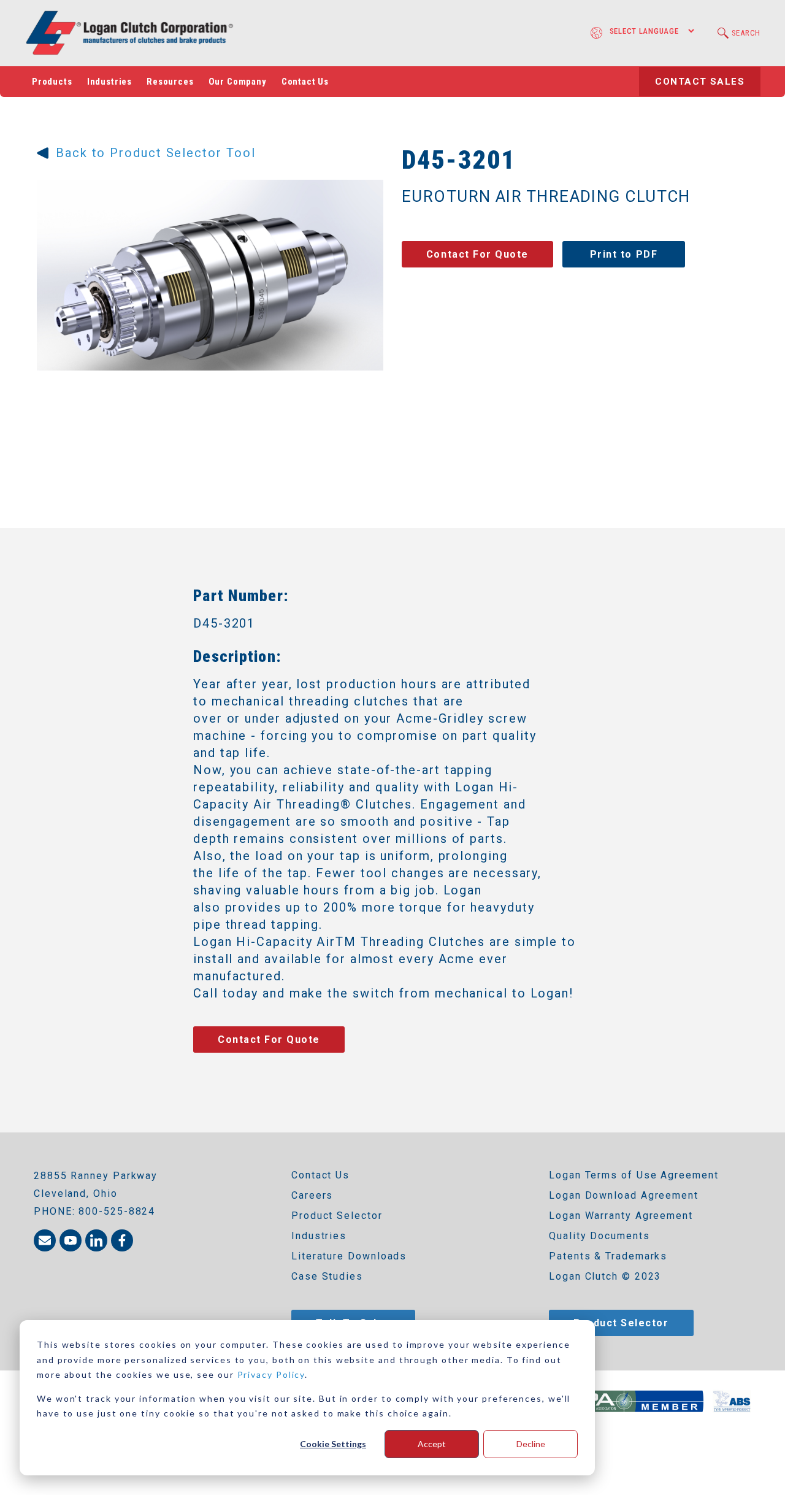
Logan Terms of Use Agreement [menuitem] (634, 1175)
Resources (170, 81)
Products (52, 81)
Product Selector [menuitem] (337, 1215)
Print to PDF (623, 254)
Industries (109, 81)
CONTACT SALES (700, 81)
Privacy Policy (271, 1374)
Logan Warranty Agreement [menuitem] (621, 1215)
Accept (432, 1444)
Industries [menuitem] (319, 1236)
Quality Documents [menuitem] (599, 1236)
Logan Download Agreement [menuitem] (624, 1195)
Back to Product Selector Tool (155, 152)
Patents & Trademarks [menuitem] (608, 1256)
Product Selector (620, 1323)
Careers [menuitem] (312, 1195)
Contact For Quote (477, 254)
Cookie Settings (333, 1444)
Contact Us (305, 81)
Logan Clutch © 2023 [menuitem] (605, 1276)
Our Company (238, 81)
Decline (530, 1444)
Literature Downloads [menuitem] (349, 1256)
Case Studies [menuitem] (327, 1276)
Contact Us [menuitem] (320, 1175)
